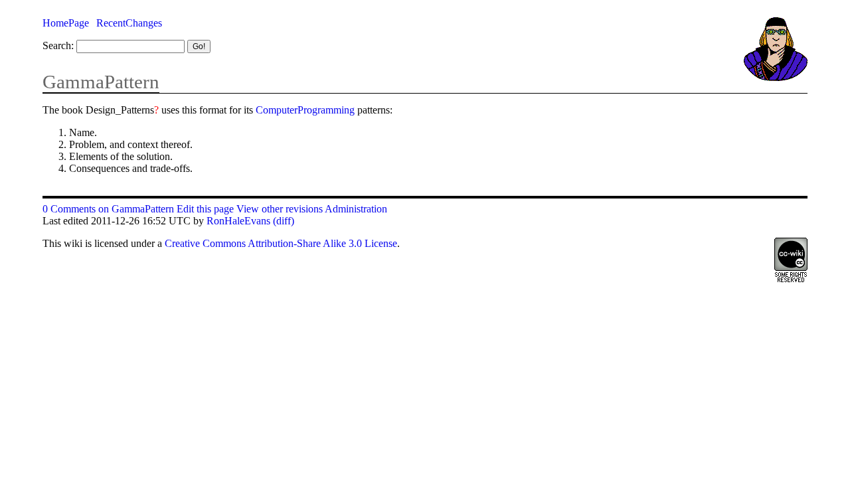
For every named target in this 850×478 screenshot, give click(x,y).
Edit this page (205, 208)
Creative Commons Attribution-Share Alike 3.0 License (281, 243)
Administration (356, 208)
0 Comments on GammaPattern (108, 208)
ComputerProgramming (305, 110)
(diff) (283, 220)
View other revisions (279, 208)
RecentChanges (129, 23)
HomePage (65, 23)
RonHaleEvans (238, 220)
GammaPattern (100, 81)
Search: (58, 45)
